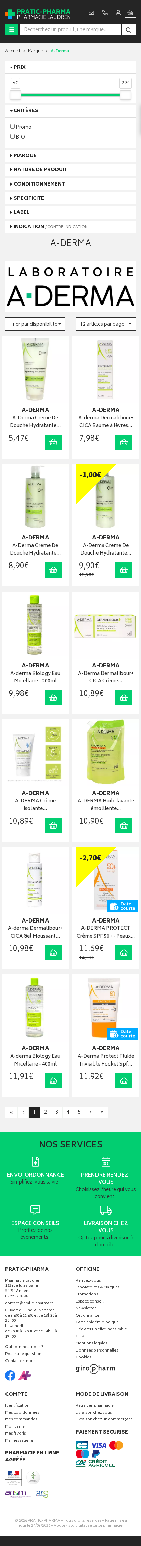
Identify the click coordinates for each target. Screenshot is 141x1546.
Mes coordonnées (22, 1413)
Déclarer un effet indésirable (101, 1330)
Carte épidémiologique (97, 1323)
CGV (80, 1337)
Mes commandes (21, 1420)
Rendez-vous (88, 1281)
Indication (51, 227)
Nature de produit (40, 170)
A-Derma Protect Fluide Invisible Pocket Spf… (106, 1060)
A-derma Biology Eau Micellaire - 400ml (35, 1060)
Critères (26, 111)
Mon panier (15, 1427)
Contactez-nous (20, 1362)
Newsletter (86, 1309)
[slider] (15, 95)
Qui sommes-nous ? (24, 1348)
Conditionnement (39, 184)
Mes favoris (15, 1434)
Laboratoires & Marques (98, 1288)
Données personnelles (97, 1351)
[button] (35, 324)
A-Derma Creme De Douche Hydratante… (35, 422)
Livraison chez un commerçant (104, 1420)
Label (21, 212)
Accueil (12, 51)
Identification (17, 1406)
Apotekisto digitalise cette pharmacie (88, 1526)
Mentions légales (91, 1344)
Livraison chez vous (94, 1413)
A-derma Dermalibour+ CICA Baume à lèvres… (105, 422)
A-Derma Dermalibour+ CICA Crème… (106, 678)
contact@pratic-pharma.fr (29, 1304)
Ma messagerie (19, 1441)
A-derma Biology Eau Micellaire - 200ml (35, 678)
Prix (20, 67)
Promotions (87, 1295)
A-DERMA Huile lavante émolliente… (106, 805)
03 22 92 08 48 (16, 1297)
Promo (23, 127)
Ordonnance (87, 1316)
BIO (20, 137)
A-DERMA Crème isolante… (35, 805)
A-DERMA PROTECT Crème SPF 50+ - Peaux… (106, 932)
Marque (35, 51)
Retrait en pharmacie (95, 1406)
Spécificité (29, 198)
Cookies (83, 1358)
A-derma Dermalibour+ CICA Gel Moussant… (35, 932)
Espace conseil (89, 1302)
